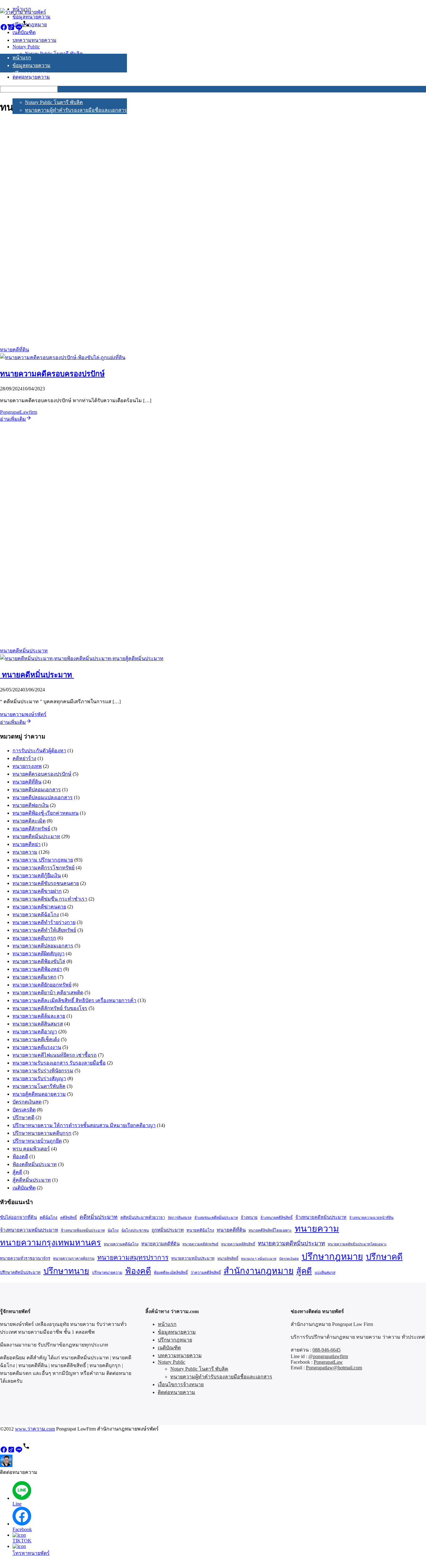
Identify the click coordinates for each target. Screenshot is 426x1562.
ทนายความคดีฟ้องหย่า (37, 969)
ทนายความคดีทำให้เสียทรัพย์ (44, 930)
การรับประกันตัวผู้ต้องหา (39, 750)
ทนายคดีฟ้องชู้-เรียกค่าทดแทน (45, 813)
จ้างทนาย (249, 1217)
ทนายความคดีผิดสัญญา (38, 953)
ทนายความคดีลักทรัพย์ (200, 1244)
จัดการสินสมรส (179, 1217)
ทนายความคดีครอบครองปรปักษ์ (52, 374)
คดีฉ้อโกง (48, 1217)
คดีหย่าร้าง (24, 758)
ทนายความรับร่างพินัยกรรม (42, 1070)
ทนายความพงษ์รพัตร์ (23, 714)
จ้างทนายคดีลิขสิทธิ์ (276, 1217)
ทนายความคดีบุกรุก (34, 938)
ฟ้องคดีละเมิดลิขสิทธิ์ (171, 1272)
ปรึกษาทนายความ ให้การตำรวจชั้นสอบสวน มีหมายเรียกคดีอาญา (84, 1125)
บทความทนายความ (34, 88)
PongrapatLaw (328, 1362)
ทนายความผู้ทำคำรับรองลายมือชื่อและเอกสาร (76, 110)
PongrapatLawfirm (18, 412)
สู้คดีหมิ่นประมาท (31, 1180)
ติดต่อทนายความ (31, 125)
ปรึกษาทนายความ (107, 1272)
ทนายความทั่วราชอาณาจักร (25, 1258)
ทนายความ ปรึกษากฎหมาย (42, 860)
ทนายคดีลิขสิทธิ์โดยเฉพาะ (270, 1230)
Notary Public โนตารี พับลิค (54, 102)
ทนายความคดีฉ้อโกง (35, 914)
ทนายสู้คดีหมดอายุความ (39, 1094)
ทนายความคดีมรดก (34, 977)
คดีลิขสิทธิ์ (68, 1217)
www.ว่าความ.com (35, 1428)
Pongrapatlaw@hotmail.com (334, 1367)
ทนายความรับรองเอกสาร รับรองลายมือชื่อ (59, 1062)
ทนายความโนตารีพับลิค (38, 1086)
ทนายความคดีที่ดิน (160, 1243)
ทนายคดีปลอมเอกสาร (36, 789)
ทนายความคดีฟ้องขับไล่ (38, 961)
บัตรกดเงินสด (26, 1102)
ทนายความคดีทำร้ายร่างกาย (43, 922)
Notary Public (26, 95)
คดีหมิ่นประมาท (99, 1217)
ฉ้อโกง (113, 1230)
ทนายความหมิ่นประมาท (193, 1258)
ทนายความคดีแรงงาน (36, 1047)
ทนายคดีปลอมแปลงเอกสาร (42, 797)
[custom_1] (26, 29)
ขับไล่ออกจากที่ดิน (18, 1217)
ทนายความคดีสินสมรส (37, 1023)
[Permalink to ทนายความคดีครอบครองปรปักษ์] (62, 357)
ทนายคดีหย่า (26, 844)
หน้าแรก (21, 57)
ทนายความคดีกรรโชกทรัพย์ (43, 867)
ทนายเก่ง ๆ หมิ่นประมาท (258, 1258)
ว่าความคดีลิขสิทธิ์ (206, 1272)
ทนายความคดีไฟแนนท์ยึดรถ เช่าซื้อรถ (54, 1055)
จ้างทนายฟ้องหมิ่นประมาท (83, 1230)
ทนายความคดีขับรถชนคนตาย (45, 883)
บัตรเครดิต (24, 1109)
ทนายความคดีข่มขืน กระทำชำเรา (49, 899)
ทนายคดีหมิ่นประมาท (24, 650)
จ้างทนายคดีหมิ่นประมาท (320, 1217)
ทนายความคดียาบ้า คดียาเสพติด (47, 992)
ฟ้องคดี (20, 1156)
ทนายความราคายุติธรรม (73, 1258)
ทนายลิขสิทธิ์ (227, 1258)
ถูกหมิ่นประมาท (168, 1230)
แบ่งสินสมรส (325, 1272)
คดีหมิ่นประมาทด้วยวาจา (142, 1217)
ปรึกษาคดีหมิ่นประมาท (20, 1272)
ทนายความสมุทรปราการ (132, 1257)
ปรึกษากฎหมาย (29, 73)
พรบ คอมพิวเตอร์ (31, 1148)
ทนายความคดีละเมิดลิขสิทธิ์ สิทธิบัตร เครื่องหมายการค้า (74, 1000)
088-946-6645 (326, 1349)
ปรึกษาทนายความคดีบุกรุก (41, 1133)
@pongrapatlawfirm (328, 1356)
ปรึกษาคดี (23, 1117)
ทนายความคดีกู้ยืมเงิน (36, 875)
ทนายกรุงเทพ (27, 766)
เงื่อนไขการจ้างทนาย (35, 118)
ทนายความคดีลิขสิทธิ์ (238, 1244)
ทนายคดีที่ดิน (14, 349)
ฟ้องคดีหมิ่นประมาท (34, 1164)
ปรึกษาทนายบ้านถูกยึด (37, 1141)
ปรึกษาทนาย (66, 1271)
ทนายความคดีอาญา (34, 1031)
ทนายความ (24, 852)
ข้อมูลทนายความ (31, 65)
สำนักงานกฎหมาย (258, 1271)
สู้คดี (17, 1172)
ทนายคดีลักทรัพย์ (31, 828)
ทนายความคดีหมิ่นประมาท (291, 1243)
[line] (18, 29)
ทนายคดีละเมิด (29, 820)
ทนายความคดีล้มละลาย (38, 1016)
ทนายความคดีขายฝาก (37, 891)
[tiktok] (11, 29)
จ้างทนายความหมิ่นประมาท (29, 1230)
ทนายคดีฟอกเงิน (30, 805)
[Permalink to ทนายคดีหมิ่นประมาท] (81, 658)
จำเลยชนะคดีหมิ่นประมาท (216, 1217)
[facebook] (3, 29)
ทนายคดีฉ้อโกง (200, 1230)
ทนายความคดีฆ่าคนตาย (39, 906)
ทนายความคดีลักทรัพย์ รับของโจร (49, 1008)
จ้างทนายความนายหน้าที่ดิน (371, 1217)
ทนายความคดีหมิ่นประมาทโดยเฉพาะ (357, 1244)
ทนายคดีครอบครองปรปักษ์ (41, 774)
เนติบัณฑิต (24, 81)
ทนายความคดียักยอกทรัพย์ (41, 984)
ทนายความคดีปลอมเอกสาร (42, 945)
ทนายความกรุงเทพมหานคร (50, 1242)
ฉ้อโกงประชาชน (135, 1230)
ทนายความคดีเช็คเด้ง (36, 1039)
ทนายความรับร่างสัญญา (39, 1078)
